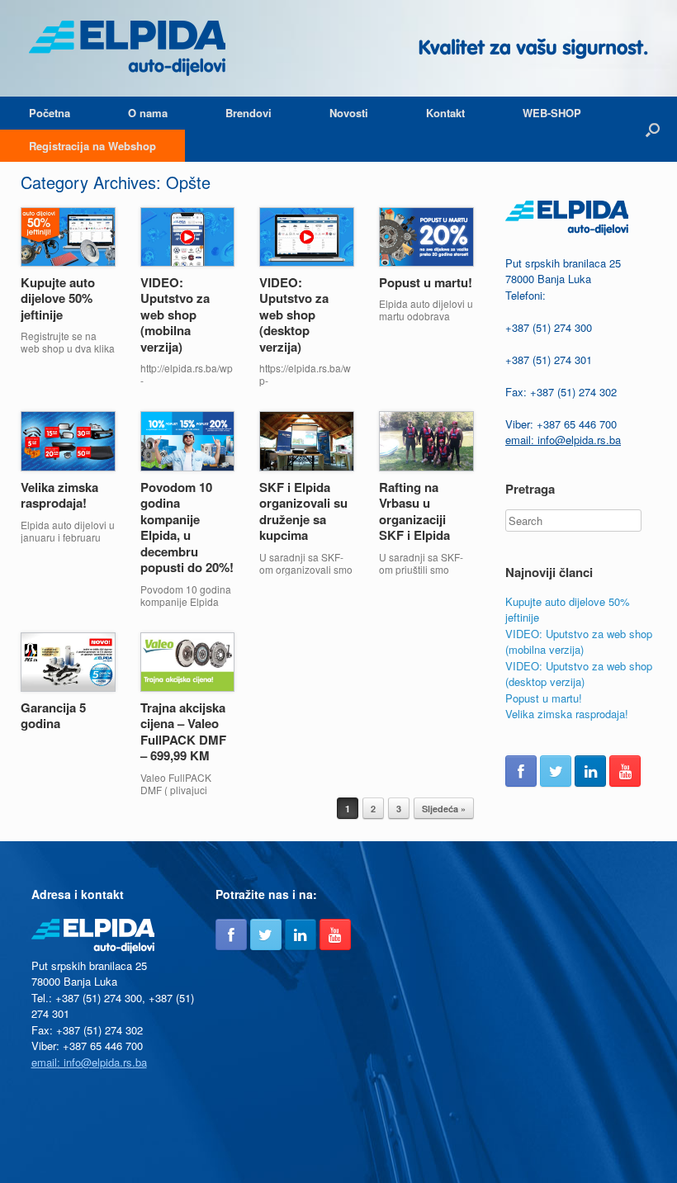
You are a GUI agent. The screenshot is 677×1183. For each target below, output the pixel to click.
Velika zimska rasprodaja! (59, 495)
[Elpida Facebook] (521, 771)
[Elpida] (127, 48)
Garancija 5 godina (53, 715)
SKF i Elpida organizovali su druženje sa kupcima (303, 511)
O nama (148, 113)
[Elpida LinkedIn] (590, 771)
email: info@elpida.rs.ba (563, 439)
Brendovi (248, 113)
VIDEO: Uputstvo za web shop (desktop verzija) (294, 314)
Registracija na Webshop (92, 146)
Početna (49, 113)
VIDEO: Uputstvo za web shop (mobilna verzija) (175, 314)
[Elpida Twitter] (555, 771)
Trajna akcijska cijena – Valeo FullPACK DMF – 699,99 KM (183, 731)
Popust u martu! (425, 282)
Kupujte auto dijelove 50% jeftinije (58, 298)
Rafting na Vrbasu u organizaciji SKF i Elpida (414, 511)
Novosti (348, 113)
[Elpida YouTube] (625, 771)
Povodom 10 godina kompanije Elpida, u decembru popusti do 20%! (187, 527)
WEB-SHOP (552, 113)
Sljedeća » (444, 808)
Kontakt (445, 113)
